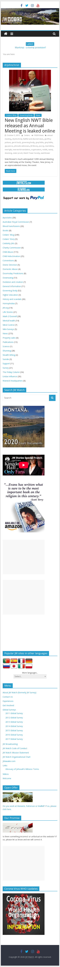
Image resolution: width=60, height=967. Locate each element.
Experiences (8, 701)
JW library (34, 146)
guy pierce (9, 146)
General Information (12, 286)
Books (6, 230)
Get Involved (8, 705)
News (38, 115)
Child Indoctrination (11, 256)
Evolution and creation (13, 282)
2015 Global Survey (14, 730)
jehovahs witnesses (21, 146)
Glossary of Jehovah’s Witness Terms (22, 769)
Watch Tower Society (31, 153)
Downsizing (8, 277)
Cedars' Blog (11, 115)
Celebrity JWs (8, 243)
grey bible (49, 142)
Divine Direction (10, 264)
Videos (6, 774)
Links (5, 765)
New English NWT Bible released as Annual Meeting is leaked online (30, 125)
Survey (6, 368)
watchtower (45, 153)
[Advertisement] (24, 557)
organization (36, 149)
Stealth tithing (9, 355)
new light (8, 149)
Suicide (6, 359)
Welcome (7, 778)
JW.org (6, 307)
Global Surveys (9, 709)
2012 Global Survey (14, 717)
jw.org (41, 146)
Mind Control (8, 325)
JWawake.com (9, 761)
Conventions (8, 260)
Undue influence (10, 376)
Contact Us (8, 696)
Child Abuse (8, 252)
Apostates (7, 217)
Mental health (9, 320)
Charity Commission (12, 247)
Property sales (9, 337)
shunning (8, 153)
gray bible (40, 142)
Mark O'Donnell (10, 316)
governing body (28, 142)
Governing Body (26, 115)
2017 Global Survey (14, 739)
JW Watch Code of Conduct (15, 748)
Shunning (7, 350)
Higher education (10, 295)
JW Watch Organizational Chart (16, 757)
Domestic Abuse (10, 269)
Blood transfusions (11, 226)
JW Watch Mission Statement (16, 752)
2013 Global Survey (14, 722)
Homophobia (9, 303)
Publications (8, 342)
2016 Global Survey (14, 734)
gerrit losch (16, 142)
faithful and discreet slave (33, 139)
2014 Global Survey (14, 726)
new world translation (21, 149)
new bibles (49, 146)
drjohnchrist (17, 139)
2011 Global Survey (14, 713)
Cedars (27, 135)
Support (6, 363)
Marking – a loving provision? (30, 47)
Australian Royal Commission (16, 222)
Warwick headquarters (13, 380)
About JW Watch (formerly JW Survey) (19, 692)
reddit (44, 149)
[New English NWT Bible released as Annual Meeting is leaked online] (30, 71)
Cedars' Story (9, 239)
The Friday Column (11, 372)
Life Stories (8, 312)
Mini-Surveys (8, 329)
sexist (50, 149)
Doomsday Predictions (13, 273)
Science (6, 346)
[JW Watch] (30, 9)
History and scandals (12, 299)
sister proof (17, 153)
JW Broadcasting (10, 744)
